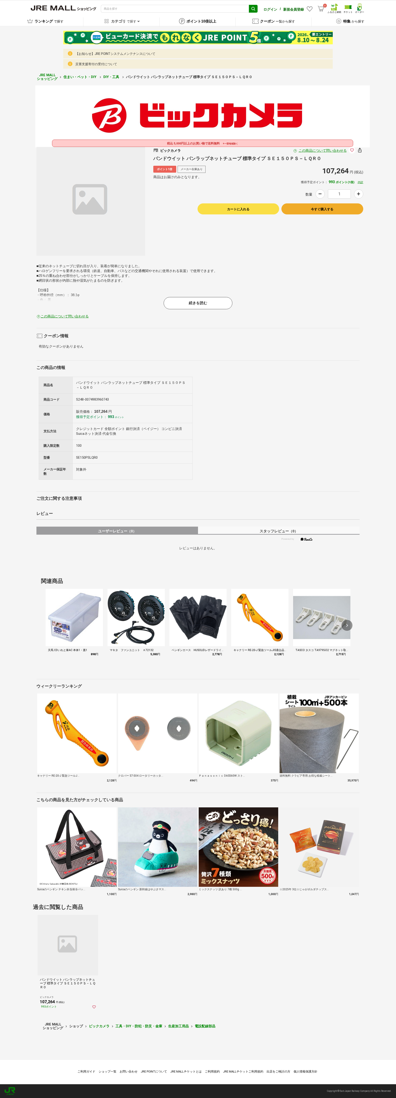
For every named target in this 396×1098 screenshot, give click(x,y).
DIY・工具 (111, 77)
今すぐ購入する (322, 209)
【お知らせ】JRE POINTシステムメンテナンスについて (115, 54)
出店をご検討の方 (278, 1071)
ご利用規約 (212, 1071)
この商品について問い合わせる (323, 151)
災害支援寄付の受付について (96, 64)
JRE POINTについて (154, 1071)
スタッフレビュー (279, 531)
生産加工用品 (178, 1026)
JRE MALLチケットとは (186, 1071)
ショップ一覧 (107, 1071)
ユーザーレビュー (117, 531)
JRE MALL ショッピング (47, 77)
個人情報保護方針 (305, 1071)
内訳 (360, 182)
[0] (321, 9)
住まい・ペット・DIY (80, 77)
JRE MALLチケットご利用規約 (243, 1071)
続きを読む (198, 303)
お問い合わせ (129, 1071)
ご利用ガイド (86, 1071)
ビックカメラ (99, 1026)
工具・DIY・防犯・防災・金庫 (139, 1026)
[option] (90, 201)
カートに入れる (238, 209)
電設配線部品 (205, 1026)
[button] (347, 625)
